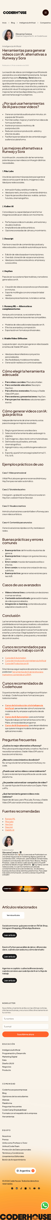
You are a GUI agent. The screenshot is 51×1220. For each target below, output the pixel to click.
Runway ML (10, 818)
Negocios (6, 1067)
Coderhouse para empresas (14, 1090)
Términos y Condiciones (13, 1153)
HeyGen (9, 824)
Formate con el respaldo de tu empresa (19, 1113)
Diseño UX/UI (8, 1063)
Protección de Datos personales (16, 1149)
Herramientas (8, 1116)
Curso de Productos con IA (17, 663)
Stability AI (9, 830)
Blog (13, 23)
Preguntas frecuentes (12, 1106)
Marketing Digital (9, 1057)
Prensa (5, 1139)
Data (4, 1060)
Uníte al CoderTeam (10, 1146)
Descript (9, 827)
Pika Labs (9, 821)
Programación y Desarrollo (14, 1053)
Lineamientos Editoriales (13, 1156)
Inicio (4, 23)
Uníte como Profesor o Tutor (14, 1143)
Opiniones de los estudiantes (15, 1096)
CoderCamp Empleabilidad (14, 1110)
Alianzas (5, 1100)
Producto (6, 1070)
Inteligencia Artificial (27, 23)
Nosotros (6, 1136)
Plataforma (7, 1103)
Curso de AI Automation (15, 657)
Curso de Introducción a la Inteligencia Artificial (25, 660)
